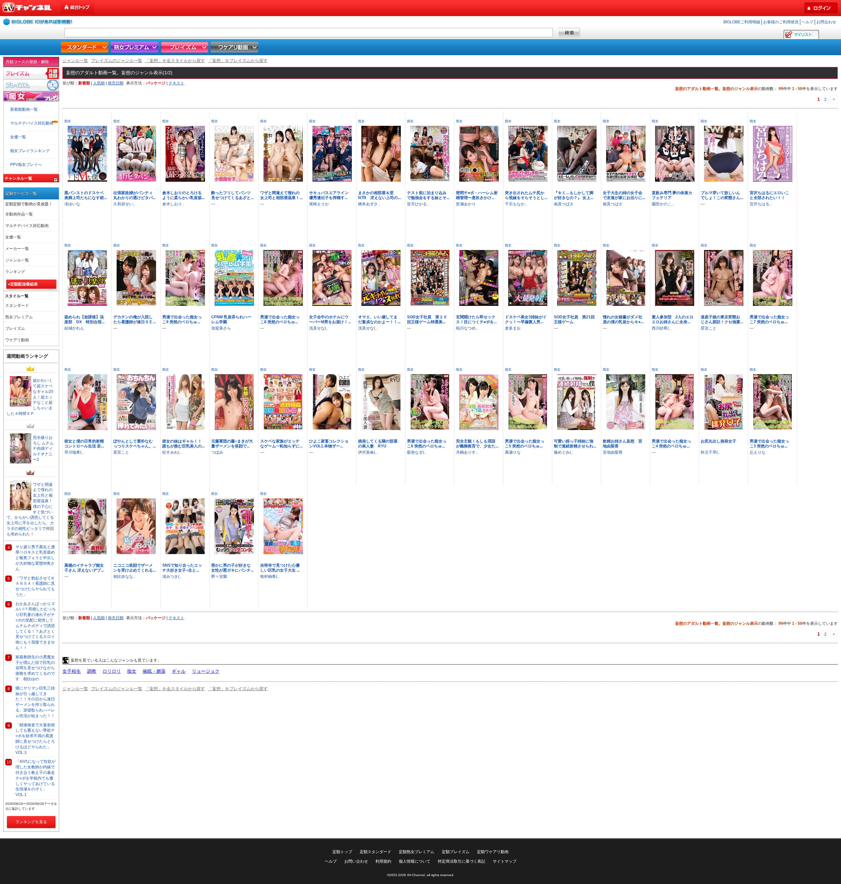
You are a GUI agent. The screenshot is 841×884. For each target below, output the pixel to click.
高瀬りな (513, 452)
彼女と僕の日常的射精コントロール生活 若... (84, 443)
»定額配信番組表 (23, 284)
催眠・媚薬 (154, 671)
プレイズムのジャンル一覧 (116, 60)
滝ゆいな (72, 204)
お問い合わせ (356, 861)
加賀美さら (221, 328)
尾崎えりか (319, 204)
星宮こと (708, 328)
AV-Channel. (416, 875)
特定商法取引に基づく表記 (461, 861)
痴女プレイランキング (30, 150)
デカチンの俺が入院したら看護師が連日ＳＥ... (134, 319)
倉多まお (513, 328)
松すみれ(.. (171, 452)
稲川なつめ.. (467, 328)
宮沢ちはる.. (760, 204)
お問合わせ (826, 22)
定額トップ (342, 852)
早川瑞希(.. (73, 452)
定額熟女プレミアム (416, 852)
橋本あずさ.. (369, 204)
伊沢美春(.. (367, 452)
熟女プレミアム (135, 47)
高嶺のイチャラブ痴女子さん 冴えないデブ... (84, 568)
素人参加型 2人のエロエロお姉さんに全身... (672, 319)
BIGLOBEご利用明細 (741, 22)
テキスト (176, 83)
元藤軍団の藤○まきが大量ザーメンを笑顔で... (232, 443)
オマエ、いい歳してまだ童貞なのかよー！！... (379, 319)
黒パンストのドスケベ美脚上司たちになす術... (85, 195)
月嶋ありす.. (467, 452)
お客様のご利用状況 (781, 22)
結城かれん (74, 328)
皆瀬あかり (466, 204)
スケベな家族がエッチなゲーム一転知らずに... (281, 443)
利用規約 (383, 861)
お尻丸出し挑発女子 (718, 441)
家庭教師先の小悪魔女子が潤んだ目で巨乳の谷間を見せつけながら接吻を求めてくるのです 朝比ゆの (35, 668)
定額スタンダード (375, 852)
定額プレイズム (455, 852)
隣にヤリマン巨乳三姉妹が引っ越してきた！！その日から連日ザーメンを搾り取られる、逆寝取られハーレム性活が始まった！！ (35, 702)
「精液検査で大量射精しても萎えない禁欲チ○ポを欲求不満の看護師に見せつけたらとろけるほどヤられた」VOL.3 (35, 739)
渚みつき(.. (171, 576)
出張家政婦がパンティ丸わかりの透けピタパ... (134, 195)
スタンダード (85, 47)
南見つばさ (564, 204)
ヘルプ (807, 22)
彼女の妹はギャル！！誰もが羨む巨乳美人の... (183, 443)
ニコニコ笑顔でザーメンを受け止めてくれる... (134, 568)
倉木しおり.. (173, 204)
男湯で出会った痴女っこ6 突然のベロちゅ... (426, 443)
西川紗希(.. (661, 328)
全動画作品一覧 (19, 214)
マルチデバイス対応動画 (32, 123)
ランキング (15, 271)
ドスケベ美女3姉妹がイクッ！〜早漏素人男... (526, 319)
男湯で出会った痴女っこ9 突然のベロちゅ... (182, 319)
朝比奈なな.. (124, 576)
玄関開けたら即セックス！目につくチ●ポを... (476, 319)
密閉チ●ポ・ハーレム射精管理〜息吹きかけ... (477, 195)
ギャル (179, 671)
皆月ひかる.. (418, 204)
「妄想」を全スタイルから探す (175, 60)
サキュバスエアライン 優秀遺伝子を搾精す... (330, 195)
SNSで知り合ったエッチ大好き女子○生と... (182, 568)
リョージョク (205, 671)
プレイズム (185, 47)
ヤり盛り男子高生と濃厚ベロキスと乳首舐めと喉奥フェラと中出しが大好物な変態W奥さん (35, 558)
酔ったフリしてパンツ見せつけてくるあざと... (232, 195)
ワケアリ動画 (235, 47)
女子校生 (71, 671)
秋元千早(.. (710, 452)
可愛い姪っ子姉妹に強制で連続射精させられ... (575, 443)
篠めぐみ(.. (563, 452)
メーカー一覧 (17, 248)
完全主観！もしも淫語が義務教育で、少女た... (477, 443)
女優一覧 (18, 137)
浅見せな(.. (318, 328)
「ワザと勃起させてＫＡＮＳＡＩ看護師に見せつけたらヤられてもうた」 (35, 586)
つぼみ (217, 452)
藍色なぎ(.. (416, 452)
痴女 (67, 121)
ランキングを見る (31, 822)
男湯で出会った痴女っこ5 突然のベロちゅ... (524, 443)
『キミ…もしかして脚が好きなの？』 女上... (573, 195)
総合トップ (78, 7)
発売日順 (116, 83)
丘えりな (757, 452)
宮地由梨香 (613, 452)
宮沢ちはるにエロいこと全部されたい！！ (769, 195)
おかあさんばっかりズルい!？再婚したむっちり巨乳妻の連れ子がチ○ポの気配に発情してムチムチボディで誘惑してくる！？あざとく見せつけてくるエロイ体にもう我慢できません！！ (35, 625)
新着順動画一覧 (24, 109)
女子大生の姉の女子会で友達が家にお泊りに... (624, 195)
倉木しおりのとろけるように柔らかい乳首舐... (183, 195)
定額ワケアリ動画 (493, 852)
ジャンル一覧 (75, 60)
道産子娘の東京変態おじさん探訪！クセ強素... (722, 319)
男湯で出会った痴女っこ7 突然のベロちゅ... (769, 319)
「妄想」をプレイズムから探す (238, 60)
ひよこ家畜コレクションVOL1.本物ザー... (329, 443)
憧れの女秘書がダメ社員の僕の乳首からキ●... (623, 319)
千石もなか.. (516, 204)
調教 (91, 671)
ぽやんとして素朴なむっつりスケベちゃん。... (134, 443)
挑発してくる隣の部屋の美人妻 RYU (378, 443)
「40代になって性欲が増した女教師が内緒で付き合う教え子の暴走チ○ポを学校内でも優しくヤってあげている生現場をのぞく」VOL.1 (35, 778)
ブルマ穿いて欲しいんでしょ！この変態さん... (722, 195)
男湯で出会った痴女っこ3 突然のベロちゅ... (769, 443)
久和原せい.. (124, 204)
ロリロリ (111, 671)
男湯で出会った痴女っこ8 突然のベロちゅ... (280, 319)
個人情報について (414, 861)
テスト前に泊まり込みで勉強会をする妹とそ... (428, 195)
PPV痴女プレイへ (26, 164)
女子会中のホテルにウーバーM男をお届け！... (330, 319)
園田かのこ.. (662, 204)
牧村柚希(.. (269, 576)
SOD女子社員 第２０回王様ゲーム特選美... (427, 319)
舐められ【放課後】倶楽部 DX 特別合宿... (84, 319)
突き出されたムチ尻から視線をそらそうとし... (526, 195)
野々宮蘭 (219, 576)
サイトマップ (504, 861)
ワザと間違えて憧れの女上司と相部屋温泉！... (281, 195)
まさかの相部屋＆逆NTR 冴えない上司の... (379, 195)
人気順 (99, 83)
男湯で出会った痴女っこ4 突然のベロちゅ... (671, 443)
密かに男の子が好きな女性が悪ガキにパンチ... (232, 568)
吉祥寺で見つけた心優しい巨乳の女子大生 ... (280, 568)
